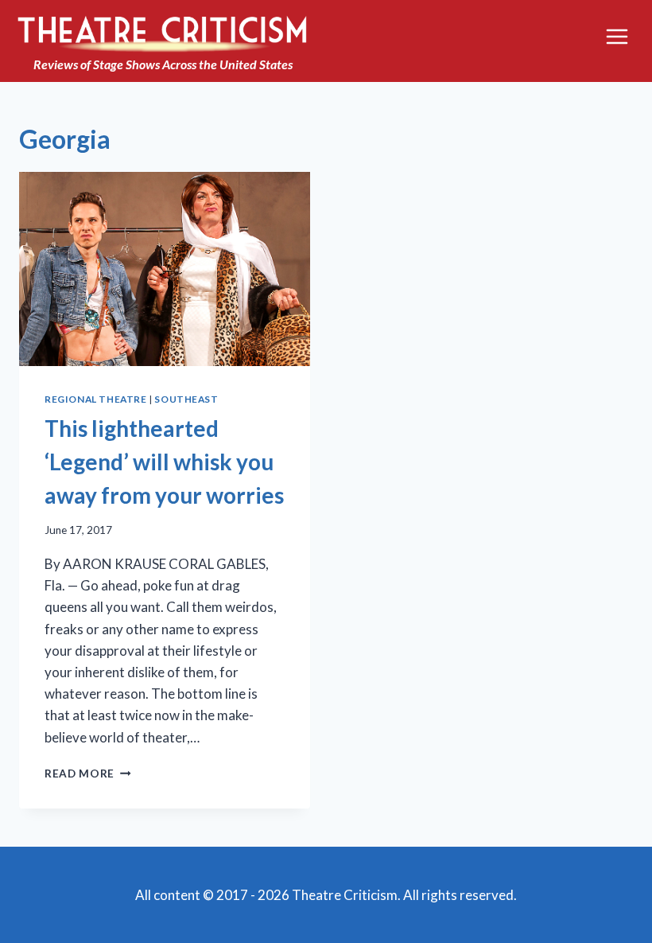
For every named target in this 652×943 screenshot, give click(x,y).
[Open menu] (616, 37)
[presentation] (164, 269)
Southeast (186, 399)
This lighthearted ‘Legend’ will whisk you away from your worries (164, 462)
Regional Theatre (96, 399)
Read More (88, 773)
